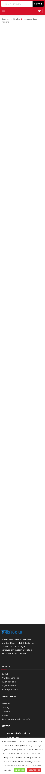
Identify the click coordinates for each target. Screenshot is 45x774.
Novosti (5, 715)
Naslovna (5, 19)
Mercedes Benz (30, 19)
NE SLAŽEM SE (34, 770)
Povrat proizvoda (9, 689)
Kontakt (5, 674)
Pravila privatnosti (10, 678)
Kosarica (5, 711)
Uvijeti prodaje (8, 682)
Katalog (16, 19)
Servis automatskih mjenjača (15, 719)
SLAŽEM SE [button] (19, 770)
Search (38, 4)
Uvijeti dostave (8, 686)
